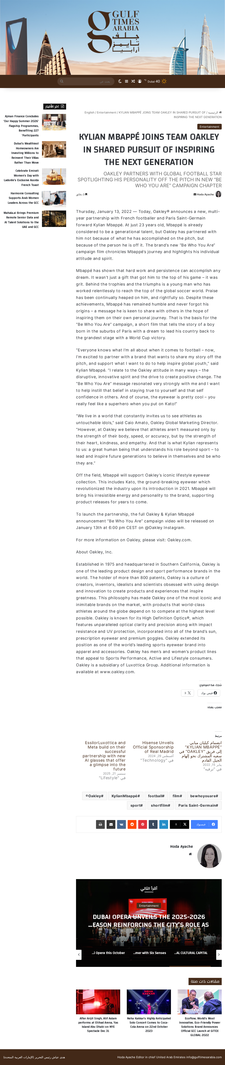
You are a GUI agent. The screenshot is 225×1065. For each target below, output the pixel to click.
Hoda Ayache (205, 194)
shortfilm (159, 805)
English (89, 112)
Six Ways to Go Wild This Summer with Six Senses (149, 921)
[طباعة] (100, 824)
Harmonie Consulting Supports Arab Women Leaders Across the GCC (23, 198)
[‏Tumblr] (153, 824)
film (176, 796)
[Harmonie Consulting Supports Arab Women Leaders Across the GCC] (54, 199)
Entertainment (106, 112)
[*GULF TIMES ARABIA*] (112, 37)
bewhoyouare (203, 796)
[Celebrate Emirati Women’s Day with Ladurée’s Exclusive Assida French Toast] (54, 176)
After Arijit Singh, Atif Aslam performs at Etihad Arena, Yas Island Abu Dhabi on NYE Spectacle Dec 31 (98, 1025)
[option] (149, 923)
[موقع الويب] (190, 854)
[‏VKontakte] (121, 824)
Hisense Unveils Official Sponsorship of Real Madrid (153, 747)
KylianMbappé (125, 796)
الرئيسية (213, 112)
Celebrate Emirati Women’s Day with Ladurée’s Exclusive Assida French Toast (21, 178)
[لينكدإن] (163, 824)
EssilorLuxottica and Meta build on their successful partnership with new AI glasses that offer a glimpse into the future (104, 755)
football (155, 796)
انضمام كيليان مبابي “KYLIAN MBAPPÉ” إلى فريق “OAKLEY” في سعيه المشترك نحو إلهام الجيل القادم (200, 751)
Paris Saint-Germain (197, 805)
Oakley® (93, 796)
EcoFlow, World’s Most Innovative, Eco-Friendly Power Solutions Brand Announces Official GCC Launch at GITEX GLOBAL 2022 (199, 1027)
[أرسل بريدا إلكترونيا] (195, 194)
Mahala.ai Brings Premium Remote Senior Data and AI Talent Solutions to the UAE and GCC (21, 220)
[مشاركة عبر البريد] (111, 824)
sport (136, 805)
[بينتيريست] (142, 824)
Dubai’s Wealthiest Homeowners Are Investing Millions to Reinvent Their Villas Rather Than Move (25, 153)
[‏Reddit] (132, 824)
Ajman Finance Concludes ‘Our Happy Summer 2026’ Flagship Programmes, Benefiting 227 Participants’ (21, 125)
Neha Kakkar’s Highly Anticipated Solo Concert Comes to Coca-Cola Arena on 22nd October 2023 (149, 1025)
